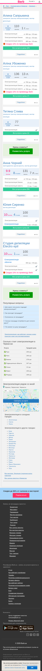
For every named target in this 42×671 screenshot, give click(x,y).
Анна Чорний (20, 164)
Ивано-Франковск (14, 464)
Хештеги (11, 598)
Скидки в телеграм (14, 603)
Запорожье (12, 441)
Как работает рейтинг (15, 583)
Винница (11, 448)
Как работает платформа (16, 572)
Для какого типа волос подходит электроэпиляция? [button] (15, 308)
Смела (11, 422)
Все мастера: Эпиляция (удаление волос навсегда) (18, 474)
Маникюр (12, 556)
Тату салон (13, 522)
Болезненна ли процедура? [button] (14, 317)
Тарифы (11, 575)
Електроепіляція (12, 224)
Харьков (11, 435)
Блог (10, 590)
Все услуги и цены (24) (21, 48)
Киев (10, 431)
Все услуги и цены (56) (21, 189)
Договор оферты (14, 580)
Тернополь (12, 466)
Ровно (11, 462)
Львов (11, 439)
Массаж (12, 551)
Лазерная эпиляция (16, 545)
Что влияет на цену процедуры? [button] (16, 327)
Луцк (10, 468)
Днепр (11, 437)
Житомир (12, 458)
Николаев (12, 445)
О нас (10, 570)
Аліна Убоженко (18, 66)
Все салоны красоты (16, 527)
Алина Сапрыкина (18, 18)
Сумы (10, 460)
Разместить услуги (21, 151)
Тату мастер (14, 517)
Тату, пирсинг (13, 553)
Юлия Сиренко (13, 205)
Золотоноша (13, 420)
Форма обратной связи (16, 620)
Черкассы (12, 456)
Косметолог (14, 507)
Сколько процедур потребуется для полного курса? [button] (19, 322)
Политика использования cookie (19, 585)
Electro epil (16, 244)
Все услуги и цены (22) (21, 277)
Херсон (11, 450)
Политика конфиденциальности (19, 578)
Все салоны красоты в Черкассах (16, 478)
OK (32, 668)
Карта (10, 601)
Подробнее (21, 54)
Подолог (13, 525)
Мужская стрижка (15, 533)
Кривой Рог (12, 443)
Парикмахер (14, 512)
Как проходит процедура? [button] (14, 313)
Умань (11, 424)
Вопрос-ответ (12, 588)
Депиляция (13, 548)
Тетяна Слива (18, 114)
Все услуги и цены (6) (21, 228)
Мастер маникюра (16, 515)
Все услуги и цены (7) (21, 96)
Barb (21, 2)
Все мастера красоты (16, 530)
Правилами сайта (20, 667)
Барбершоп (14, 520)
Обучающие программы (16, 596)
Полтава (11, 454)
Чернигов (12, 452)
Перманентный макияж (17, 540)
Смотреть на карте (21, 401)
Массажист (13, 509)
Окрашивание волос (16, 538)
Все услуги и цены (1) (21, 133)
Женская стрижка (15, 535)
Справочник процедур (15, 593)
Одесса (11, 433)
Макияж (12, 543)
